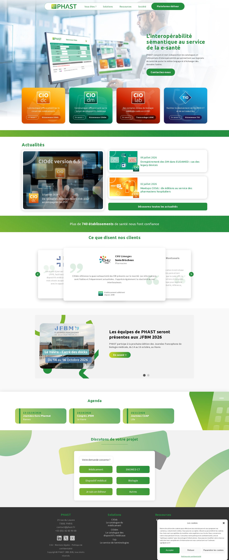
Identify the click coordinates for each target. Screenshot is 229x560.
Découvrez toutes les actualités (158, 206)
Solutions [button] (108, 7)
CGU (51, 545)
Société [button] (142, 7)
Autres (133, 491)
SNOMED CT (133, 469)
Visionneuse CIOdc (50, 117)
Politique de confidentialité (191, 556)
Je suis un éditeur (96, 491)
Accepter (170, 550)
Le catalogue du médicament (114, 522)
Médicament (96, 469)
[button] (223, 523)
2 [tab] (148, 375)
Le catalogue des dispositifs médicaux (114, 532)
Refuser (190, 550)
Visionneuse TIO (192, 117)
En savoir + (32, 117)
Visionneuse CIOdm (97, 117)
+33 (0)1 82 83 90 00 (65, 530)
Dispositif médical (96, 480)
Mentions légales (62, 545)
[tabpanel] (114, 346)
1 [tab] (144, 375)
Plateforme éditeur (168, 6)
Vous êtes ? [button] (90, 7)
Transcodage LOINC (145, 117)
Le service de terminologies (114, 541)
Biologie (133, 480)
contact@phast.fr (66, 527)
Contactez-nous (161, 72)
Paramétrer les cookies (213, 550)
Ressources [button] (126, 7)
